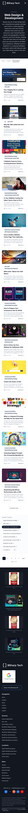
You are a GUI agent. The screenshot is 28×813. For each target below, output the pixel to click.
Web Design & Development (11, 527)
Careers (4, 765)
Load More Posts (14, 508)
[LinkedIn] (18, 791)
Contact (4, 705)
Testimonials (5, 780)
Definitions (4, 773)
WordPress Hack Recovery (8, 735)
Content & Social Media (10, 536)
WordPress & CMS (8, 543)
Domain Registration (7, 719)
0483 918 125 (6, 788)
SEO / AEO (4, 721)
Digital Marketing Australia (9, 754)
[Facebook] (5, 791)
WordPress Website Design (9, 727)
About (3, 702)
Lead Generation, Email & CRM (12, 540)
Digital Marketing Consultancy (10, 740)
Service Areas (5, 756)
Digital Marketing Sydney (8, 748)
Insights (9, 61)
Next (23, 558)
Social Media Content (7, 724)
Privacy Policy (5, 810)
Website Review (6, 767)
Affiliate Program (6, 778)
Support (4, 710)
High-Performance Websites (9, 729)
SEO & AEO (7, 523)
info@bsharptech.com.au (18, 788)
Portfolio (4, 708)
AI (15, 550)
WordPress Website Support (9, 732)
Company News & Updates (11, 530)
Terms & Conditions (21, 809)
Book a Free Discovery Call (12, 688)
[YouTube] (22, 791)
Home (3, 61)
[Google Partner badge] (9, 676)
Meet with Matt (6, 770)
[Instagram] (14, 791)
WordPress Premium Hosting (9, 737)
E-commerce (7, 550)
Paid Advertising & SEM (10, 546)
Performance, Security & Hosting (12, 533)
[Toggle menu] (25, 3)
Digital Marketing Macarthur (9, 751)
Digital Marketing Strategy (11, 520)
